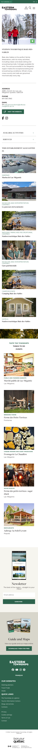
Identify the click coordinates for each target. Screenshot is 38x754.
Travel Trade (5, 688)
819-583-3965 (7, 99)
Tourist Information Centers (10, 701)
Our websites (5, 1)
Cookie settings (6, 715)
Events (19, 349)
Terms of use (5, 718)
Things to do (19, 346)
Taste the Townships (19, 343)
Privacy (4, 712)
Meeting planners (7, 685)
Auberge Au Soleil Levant (15, 530)
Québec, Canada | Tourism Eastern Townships (9, 8)
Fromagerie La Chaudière (15, 454)
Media (3, 691)
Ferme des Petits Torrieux (15, 417)
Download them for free (19, 648)
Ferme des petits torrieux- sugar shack (18, 492)
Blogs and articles (7, 704)
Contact (4, 721)
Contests (4, 707)
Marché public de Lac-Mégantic (18, 380)
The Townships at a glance (10, 698)
